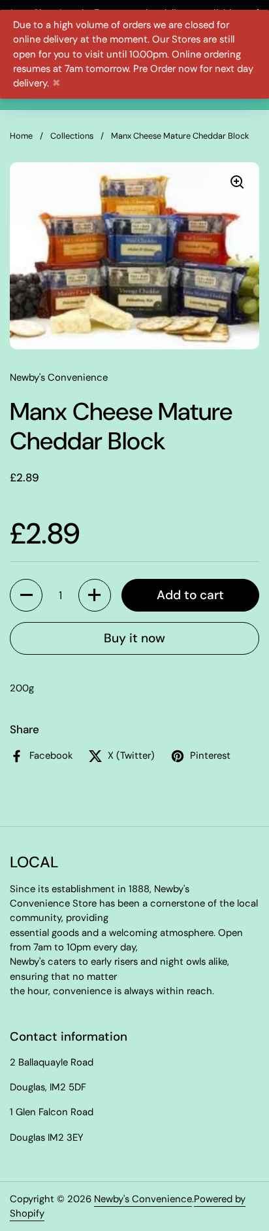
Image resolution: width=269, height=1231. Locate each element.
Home (21, 135)
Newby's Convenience (143, 1198)
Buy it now (134, 638)
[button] (26, 595)
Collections (71, 135)
